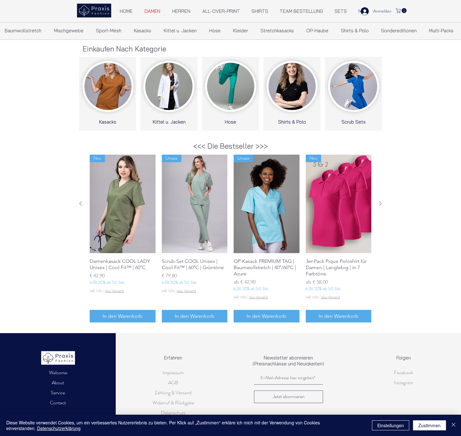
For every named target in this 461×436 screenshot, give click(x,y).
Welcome (58, 372)
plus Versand (114, 291)
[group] (230, 238)
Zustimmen (429, 425)
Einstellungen (390, 425)
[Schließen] (453, 425)
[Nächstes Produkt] (380, 203)
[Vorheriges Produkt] (80, 203)
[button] (402, 10)
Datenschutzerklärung (59, 428)
